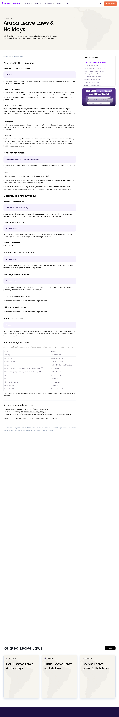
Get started (110, 4)
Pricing (59, 4)
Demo (66, 4)
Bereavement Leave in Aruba (94, 71)
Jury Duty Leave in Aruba (93, 77)
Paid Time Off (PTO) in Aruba (95, 63)
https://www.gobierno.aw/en (38, 409)
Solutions (37, 4)
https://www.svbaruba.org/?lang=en (33, 412)
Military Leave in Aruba (92, 79)
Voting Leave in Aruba (92, 82)
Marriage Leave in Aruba (93, 74)
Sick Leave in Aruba (91, 65)
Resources (49, 4)
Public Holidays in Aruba (93, 85)
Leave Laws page (20, 418)
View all (110, 648)
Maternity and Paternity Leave (95, 68)
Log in (99, 4)
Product (27, 4)
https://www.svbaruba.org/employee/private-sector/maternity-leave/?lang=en (44, 414)
